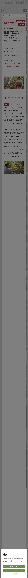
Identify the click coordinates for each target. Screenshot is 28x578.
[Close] (25, 551)
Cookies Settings (14, 573)
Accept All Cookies (14, 566)
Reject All (14, 570)
